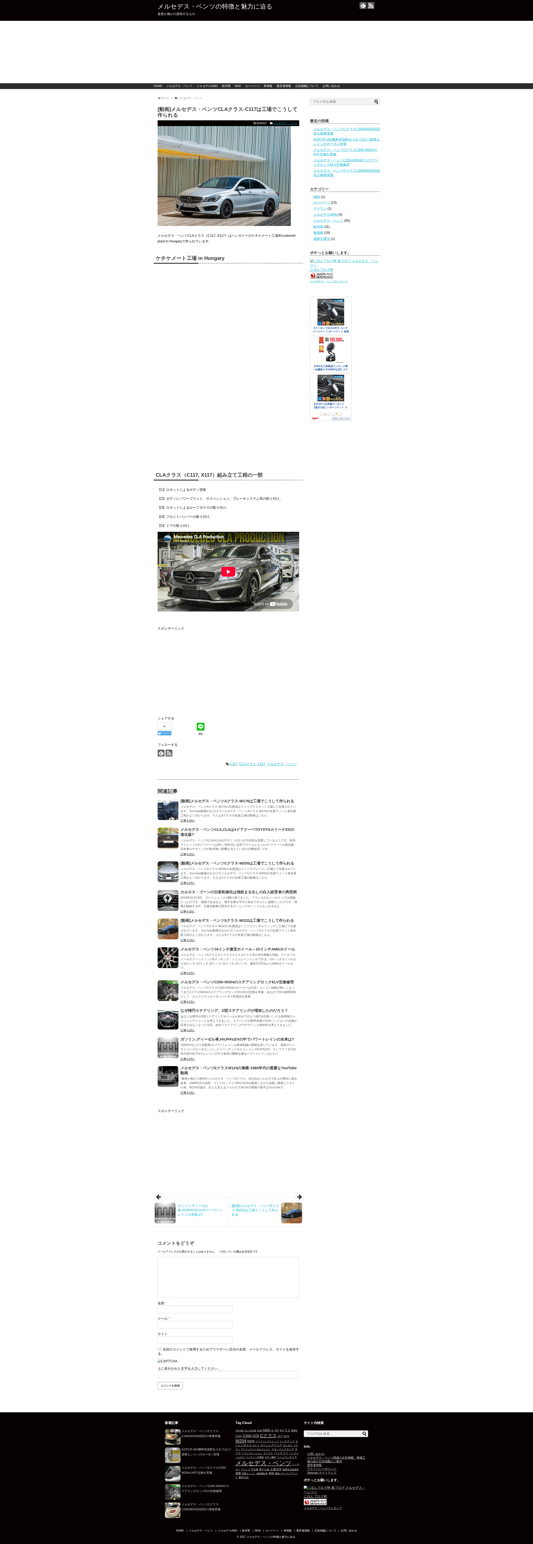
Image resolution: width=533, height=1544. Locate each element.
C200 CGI (251, 1436)
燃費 (238, 1473)
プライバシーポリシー (321, 1469)
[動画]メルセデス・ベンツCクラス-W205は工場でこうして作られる (237, 863)
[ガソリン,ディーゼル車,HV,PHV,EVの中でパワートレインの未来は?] (168, 1047)
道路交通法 (321, 239)
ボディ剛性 (270, 1457)
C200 (238, 1436)
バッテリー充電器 (254, 1457)
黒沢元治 (244, 1477)
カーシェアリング (271, 1445)
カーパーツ (252, 86)
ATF (277, 1430)
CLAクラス (247, 764)
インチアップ (286, 1441)
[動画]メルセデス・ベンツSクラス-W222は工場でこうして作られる (237, 920)
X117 (261, 764)
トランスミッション (252, 1453)
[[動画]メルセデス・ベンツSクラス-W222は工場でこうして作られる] (168, 929)
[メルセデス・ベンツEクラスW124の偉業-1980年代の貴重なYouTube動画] (168, 1076)
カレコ (256, 1445)
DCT (280, 1436)
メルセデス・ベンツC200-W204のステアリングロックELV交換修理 (237, 982)
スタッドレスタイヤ (282, 1449)
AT (272, 1430)
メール (164, 1318)
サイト (163, 1334)
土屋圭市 (276, 1469)
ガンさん (288, 1445)
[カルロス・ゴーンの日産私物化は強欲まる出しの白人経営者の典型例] (168, 900)
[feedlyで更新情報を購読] (363, 5)
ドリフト (268, 1453)
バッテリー (281, 1453)
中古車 (254, 1469)
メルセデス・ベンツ (179, 86)
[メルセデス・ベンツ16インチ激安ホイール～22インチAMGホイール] (168, 957)
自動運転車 (262, 1473)
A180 (259, 1430)
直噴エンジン (248, 1473)
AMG (266, 1430)
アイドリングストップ (267, 1441)
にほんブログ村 (321, 270)
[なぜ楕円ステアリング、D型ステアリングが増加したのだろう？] (168, 1019)
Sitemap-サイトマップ (321, 1472)
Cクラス (268, 1435)
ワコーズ (245, 1469)
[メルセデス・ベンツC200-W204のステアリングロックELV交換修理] (168, 990)
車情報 (268, 86)
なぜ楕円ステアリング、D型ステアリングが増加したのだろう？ (234, 1010)
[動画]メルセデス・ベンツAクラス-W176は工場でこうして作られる (237, 801)
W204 (240, 1441)
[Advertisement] (266, 52)
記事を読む (188, 820)
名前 (162, 1303)
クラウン (320, 208)
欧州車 (226, 86)
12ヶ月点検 (250, 1430)
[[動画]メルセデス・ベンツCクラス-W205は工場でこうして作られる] (168, 871)
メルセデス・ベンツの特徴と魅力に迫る (215, 6)
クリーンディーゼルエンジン (256, 1449)
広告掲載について (307, 86)
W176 (286, 1436)
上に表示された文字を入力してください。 (189, 1368)
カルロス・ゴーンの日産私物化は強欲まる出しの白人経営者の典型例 (239, 892)
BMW (294, 1430)
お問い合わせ (331, 86)
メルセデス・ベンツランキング (329, 281)
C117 (234, 764)
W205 (251, 1441)
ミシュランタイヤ (287, 1457)
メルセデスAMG (207, 86)
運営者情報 (283, 86)
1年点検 (239, 1430)
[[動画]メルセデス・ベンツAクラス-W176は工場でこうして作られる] (168, 809)
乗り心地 (264, 1469)
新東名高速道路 (291, 1469)
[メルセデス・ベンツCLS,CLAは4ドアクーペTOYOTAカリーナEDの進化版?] (168, 838)
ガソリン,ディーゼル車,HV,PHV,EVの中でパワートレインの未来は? (237, 1039)
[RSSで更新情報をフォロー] (370, 5)
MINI (238, 86)
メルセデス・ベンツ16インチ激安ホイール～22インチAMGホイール (238, 949)
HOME (157, 86)
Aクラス (285, 1430)
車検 (271, 1473)
